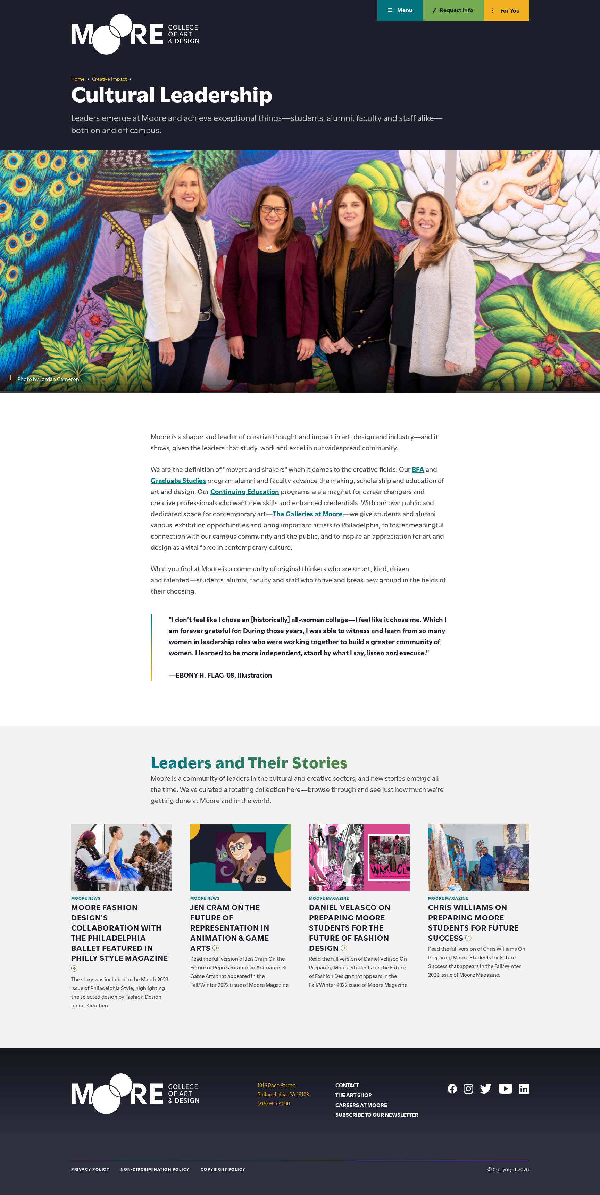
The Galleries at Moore (308, 514)
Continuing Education (244, 492)
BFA (418, 470)
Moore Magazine (329, 898)
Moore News (86, 898)
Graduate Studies (178, 481)
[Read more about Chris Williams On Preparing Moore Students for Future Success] (478, 857)
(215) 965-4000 (273, 1103)
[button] (400, 10)
